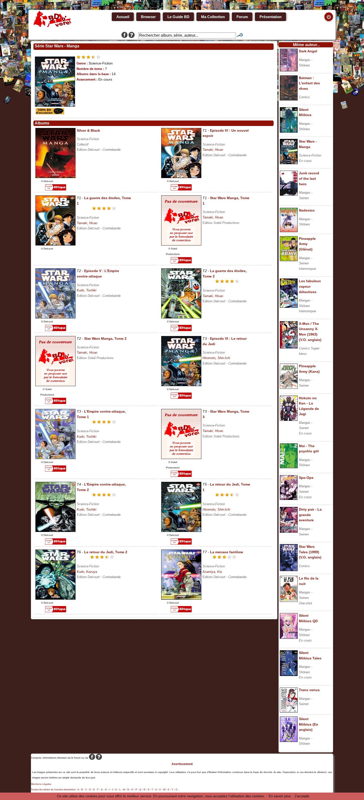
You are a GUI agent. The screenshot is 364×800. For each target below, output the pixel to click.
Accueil (122, 17)
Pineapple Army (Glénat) (307, 244)
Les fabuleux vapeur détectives (310, 286)
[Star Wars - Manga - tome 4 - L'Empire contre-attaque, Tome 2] (55, 531)
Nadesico (307, 210)
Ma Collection (213, 17)
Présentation (271, 17)
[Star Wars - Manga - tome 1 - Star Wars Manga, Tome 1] (181, 244)
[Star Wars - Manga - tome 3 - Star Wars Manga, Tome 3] (181, 458)
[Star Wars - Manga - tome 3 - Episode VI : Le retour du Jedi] (181, 385)
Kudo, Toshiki (86, 290)
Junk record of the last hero (309, 178)
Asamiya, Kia (212, 572)
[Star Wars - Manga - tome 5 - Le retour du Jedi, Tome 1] (181, 531)
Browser (148, 17)
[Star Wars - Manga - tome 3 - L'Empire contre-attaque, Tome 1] (55, 458)
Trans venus (309, 690)
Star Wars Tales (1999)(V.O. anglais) (310, 552)
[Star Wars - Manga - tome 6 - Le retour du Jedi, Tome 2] (55, 598)
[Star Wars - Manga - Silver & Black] (55, 177)
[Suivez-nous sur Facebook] (124, 35)
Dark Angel (308, 51)
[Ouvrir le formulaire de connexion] (328, 16)
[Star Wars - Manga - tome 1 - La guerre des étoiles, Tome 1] (55, 244)
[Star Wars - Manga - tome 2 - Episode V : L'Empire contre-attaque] (55, 317)
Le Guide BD (178, 17)
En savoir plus (280, 796)
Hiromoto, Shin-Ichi (216, 358)
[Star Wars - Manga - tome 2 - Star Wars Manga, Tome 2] (55, 385)
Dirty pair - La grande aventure (310, 514)
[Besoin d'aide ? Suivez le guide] (132, 35)
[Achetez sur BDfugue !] (55, 189)
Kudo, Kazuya (87, 572)
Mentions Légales (41, 784)
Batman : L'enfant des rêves (309, 83)
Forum (242, 17)
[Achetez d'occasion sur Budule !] (49, 113)
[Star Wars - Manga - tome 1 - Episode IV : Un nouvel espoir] (181, 177)
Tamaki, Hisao (213, 150)
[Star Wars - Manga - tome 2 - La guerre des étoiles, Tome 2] (181, 317)
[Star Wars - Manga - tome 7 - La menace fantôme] (181, 598)
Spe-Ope (306, 478)
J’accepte (301, 796)
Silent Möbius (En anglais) (308, 724)
